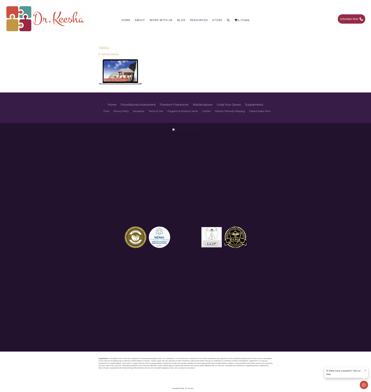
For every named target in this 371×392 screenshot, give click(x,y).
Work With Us (161, 20)
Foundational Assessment (138, 104)
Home (125, 20)
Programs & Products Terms (182, 111)
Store (217, 20)
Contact (206, 111)
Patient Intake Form (259, 111)
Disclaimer (138, 111)
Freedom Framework (174, 104)
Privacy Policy (121, 111)
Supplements (254, 104)
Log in (197, 388)
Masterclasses (203, 104)
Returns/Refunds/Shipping (230, 111)
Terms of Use (155, 111)
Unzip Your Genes (229, 104)
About (140, 20)
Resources (199, 20)
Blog (181, 20)
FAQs (106, 111)
